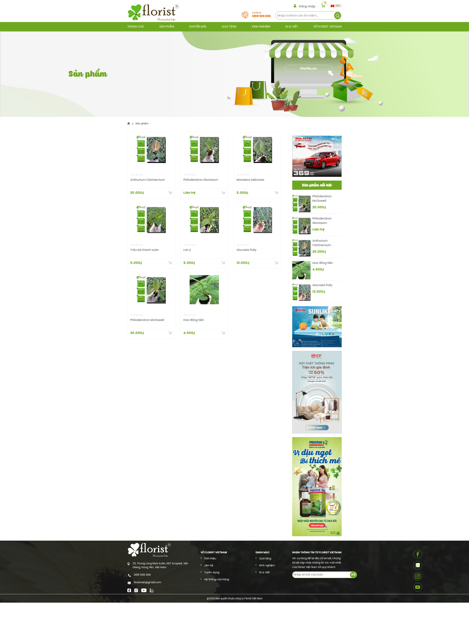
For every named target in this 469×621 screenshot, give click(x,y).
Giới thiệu (210, 558)
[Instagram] (136, 590)
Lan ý (187, 250)
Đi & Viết (291, 26)
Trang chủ (135, 26)
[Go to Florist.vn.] (128, 123)
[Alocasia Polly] (257, 219)
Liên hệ (208, 565)
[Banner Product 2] (317, 326)
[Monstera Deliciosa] (257, 149)
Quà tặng (229, 26)
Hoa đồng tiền (193, 320)
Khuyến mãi (197, 26)
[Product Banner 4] (317, 486)
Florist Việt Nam (253, 598)
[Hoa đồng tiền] (204, 289)
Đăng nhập (307, 6)
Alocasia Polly (246, 250)
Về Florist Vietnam (327, 26)
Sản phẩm (166, 26)
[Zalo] (152, 590)
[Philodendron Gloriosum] (204, 149)
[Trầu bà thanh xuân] (151, 219)
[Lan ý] (204, 219)
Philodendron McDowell (147, 320)
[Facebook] (129, 590)
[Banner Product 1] (317, 156)
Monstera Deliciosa (250, 179)
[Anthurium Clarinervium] (151, 149)
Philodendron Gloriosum (200, 179)
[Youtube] (144, 590)
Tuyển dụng (211, 572)
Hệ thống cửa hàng (216, 579)
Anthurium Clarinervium (147, 179)
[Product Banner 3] (317, 392)
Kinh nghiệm (261, 26)
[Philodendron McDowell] (151, 289)
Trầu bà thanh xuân (144, 250)
